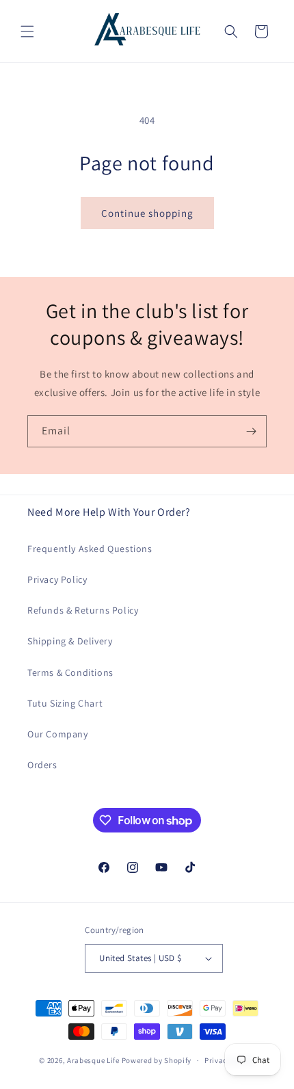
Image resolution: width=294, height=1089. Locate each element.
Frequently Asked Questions (89, 548)
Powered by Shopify (157, 1060)
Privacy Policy (57, 579)
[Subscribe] (251, 431)
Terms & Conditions (70, 672)
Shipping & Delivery (69, 641)
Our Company (57, 734)
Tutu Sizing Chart (65, 703)
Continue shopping (147, 213)
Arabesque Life (93, 1060)
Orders (42, 765)
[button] (27, 31)
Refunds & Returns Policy (82, 610)
